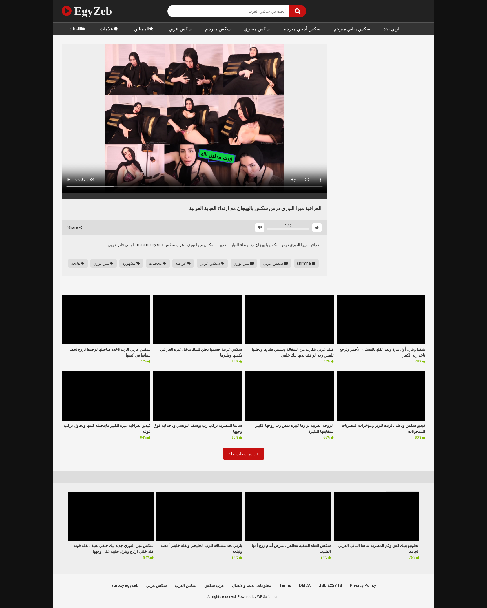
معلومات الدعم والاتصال (251, 585)
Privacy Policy (363, 585)
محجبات (156, 263)
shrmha (304, 263)
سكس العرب (185, 585)
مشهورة (129, 263)
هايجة (76, 263)
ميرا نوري (241, 263)
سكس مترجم (218, 29)
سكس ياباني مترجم (352, 29)
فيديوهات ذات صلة (244, 454)
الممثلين (141, 29)
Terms (285, 585)
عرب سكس (214, 585)
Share (73, 227)
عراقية (181, 263)
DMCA (305, 585)
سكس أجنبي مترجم (301, 29)
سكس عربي (180, 29)
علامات (107, 29)
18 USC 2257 (330, 585)
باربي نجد (392, 29)
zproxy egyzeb (124, 585)
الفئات (74, 29)
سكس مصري (257, 29)
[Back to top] (468, 591)
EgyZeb (92, 11)
